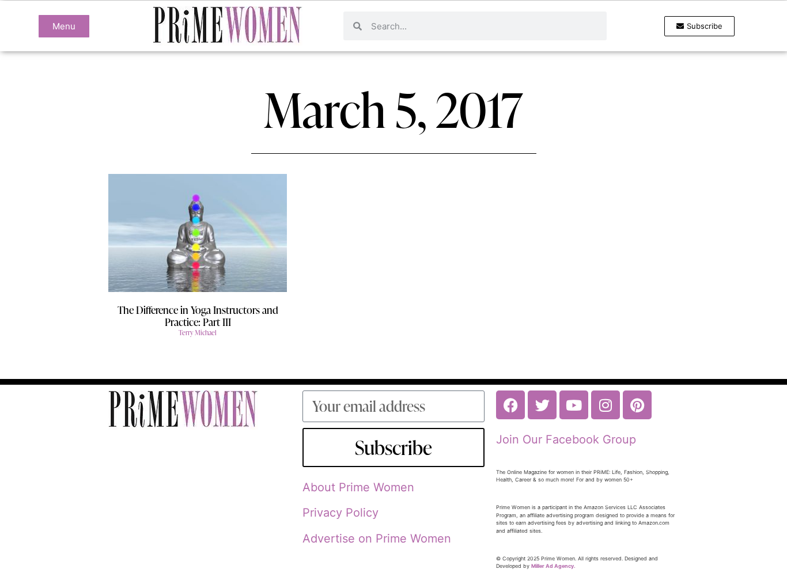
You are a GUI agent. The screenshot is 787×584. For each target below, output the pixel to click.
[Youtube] (573, 404)
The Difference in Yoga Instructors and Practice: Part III (198, 315)
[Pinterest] (637, 404)
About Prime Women (358, 487)
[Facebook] (510, 404)
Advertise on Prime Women (376, 538)
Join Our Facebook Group (566, 439)
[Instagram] (605, 404)
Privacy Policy (340, 512)
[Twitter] (542, 404)
